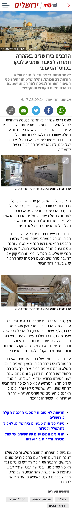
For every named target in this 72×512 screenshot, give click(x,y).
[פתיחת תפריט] (6, 5)
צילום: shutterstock (13, 49)
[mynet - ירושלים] (36, 8)
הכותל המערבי (17, 499)
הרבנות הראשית (41, 499)
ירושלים (62, 499)
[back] (68, 5)
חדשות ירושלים (58, 505)
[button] (36, 170)
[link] (48, 110)
